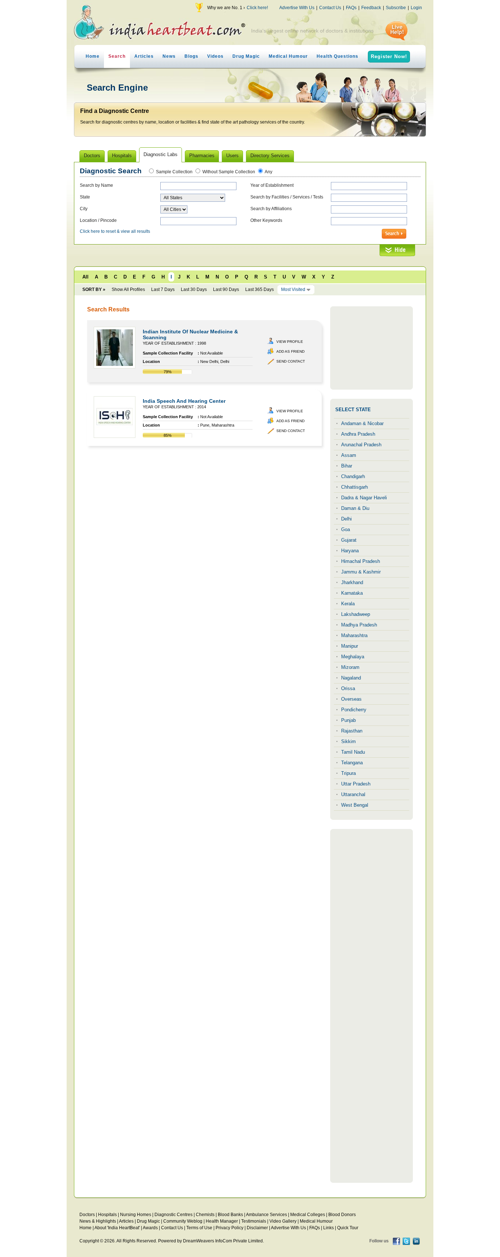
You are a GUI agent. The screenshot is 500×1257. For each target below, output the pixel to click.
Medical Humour (288, 56)
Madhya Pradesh (359, 625)
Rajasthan (351, 731)
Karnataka (352, 593)
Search (117, 56)
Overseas (351, 699)
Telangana (352, 762)
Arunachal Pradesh (361, 444)
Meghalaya (352, 656)
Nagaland (351, 678)
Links (328, 1227)
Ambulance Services (266, 1214)
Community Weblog (182, 1221)
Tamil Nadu (353, 752)
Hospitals (107, 1214)
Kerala (348, 603)
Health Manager (222, 1221)
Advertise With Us (296, 7)
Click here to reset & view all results (115, 231)
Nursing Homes (135, 1214)
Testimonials (253, 1221)
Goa (345, 529)
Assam (348, 455)
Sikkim (348, 741)
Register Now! (389, 56)
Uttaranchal (353, 794)
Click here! (257, 7)
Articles (144, 56)
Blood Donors (342, 1214)
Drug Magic (246, 56)
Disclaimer (257, 1227)
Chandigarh (353, 476)
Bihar (346, 466)
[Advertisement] (371, 348)
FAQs (351, 7)
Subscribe (396, 7)
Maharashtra (354, 635)
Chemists (205, 1214)
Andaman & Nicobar (362, 423)
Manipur (349, 646)
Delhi (346, 519)
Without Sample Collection (228, 171)
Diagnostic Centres (173, 1214)
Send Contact (290, 361)
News (169, 56)
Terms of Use (199, 1227)
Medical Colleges (307, 1214)
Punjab (348, 720)
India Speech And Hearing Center (184, 401)
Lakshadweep (355, 614)
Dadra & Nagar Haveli (364, 497)
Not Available (211, 353)
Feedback (371, 7)
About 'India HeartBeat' (117, 1227)
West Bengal (354, 805)
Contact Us (330, 7)
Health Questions (337, 56)
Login (416, 7)
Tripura (348, 773)
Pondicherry (353, 709)
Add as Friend (290, 351)
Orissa (348, 688)
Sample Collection (174, 171)
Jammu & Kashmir (361, 572)
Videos (215, 56)
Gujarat (349, 540)
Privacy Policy (229, 1227)
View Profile (289, 342)
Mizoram (350, 667)
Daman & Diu (355, 508)
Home (93, 56)
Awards (150, 1227)
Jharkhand (352, 582)
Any (268, 171)
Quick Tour (347, 1227)
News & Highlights (97, 1221)
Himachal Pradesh (360, 561)
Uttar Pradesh (355, 784)
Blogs (191, 56)
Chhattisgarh (354, 487)
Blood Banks (230, 1214)
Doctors (87, 1214)
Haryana (350, 550)
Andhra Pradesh (358, 434)
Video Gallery (282, 1221)
